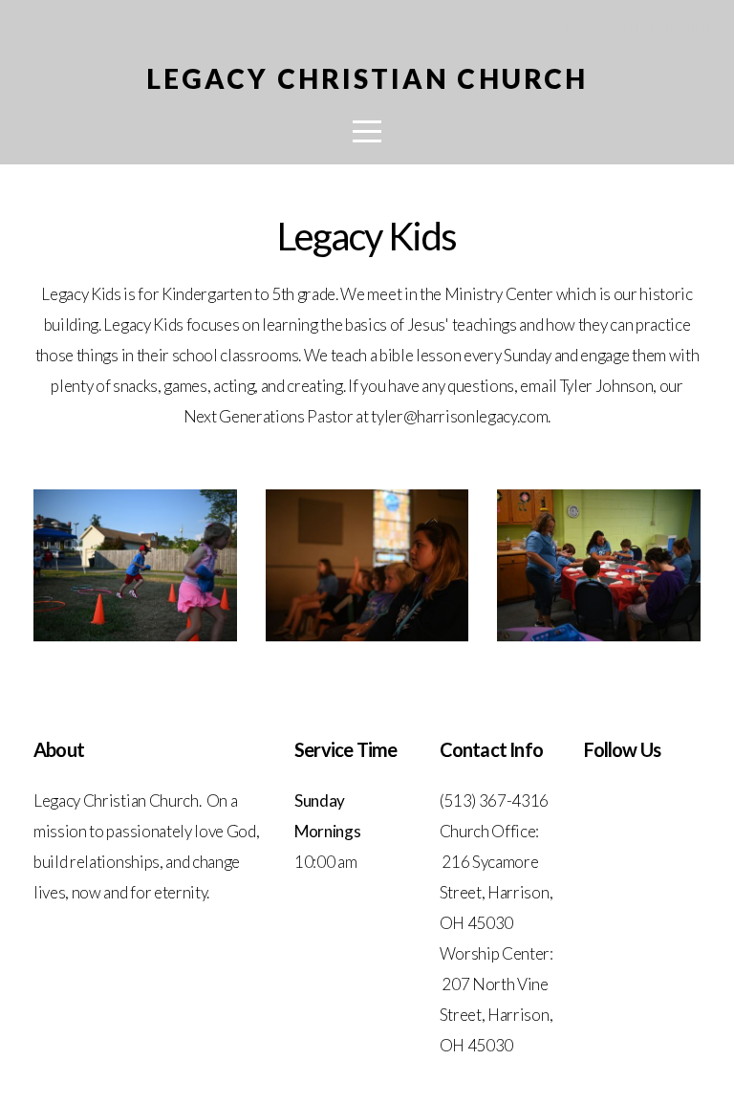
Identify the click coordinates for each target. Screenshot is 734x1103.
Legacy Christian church (367, 78)
